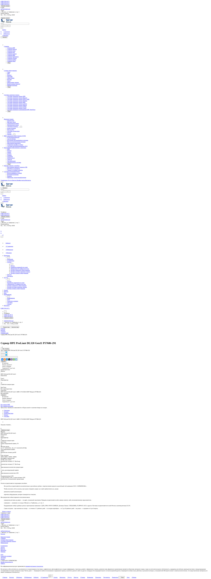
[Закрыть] (2, 237)
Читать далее (28, 570)
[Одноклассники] (5, 359)
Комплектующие (5, 537)
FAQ (2, 554)
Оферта (3, 563)
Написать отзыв (5, 430)
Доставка (6, 416)
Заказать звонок (5, 6)
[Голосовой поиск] (5, 26)
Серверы (3, 538)
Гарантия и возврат (6, 556)
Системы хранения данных (8, 541)
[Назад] (8, 257)
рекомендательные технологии (34, 566)
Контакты (3, 550)
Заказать (3, 361)
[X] (9, 359)
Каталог (3, 534)
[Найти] (9, 26)
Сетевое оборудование (7, 540)
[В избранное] (4, 352)
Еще (9, 62)
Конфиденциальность (7, 562)
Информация (4, 543)
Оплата (6, 415)
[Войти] (1, 229)
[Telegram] (16, 359)
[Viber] (12, 359)
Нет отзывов (5, 348)
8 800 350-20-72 (5, 1)
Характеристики (8, 413)
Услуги (3, 547)
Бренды (3, 548)
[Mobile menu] (2, 203)
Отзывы (6, 412)
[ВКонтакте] (2, 359)
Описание (7, 410)
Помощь (3, 551)
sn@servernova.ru (5, 9)
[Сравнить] (4, 355)
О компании (4, 545)
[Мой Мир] (7, 359)
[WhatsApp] (14, 359)
